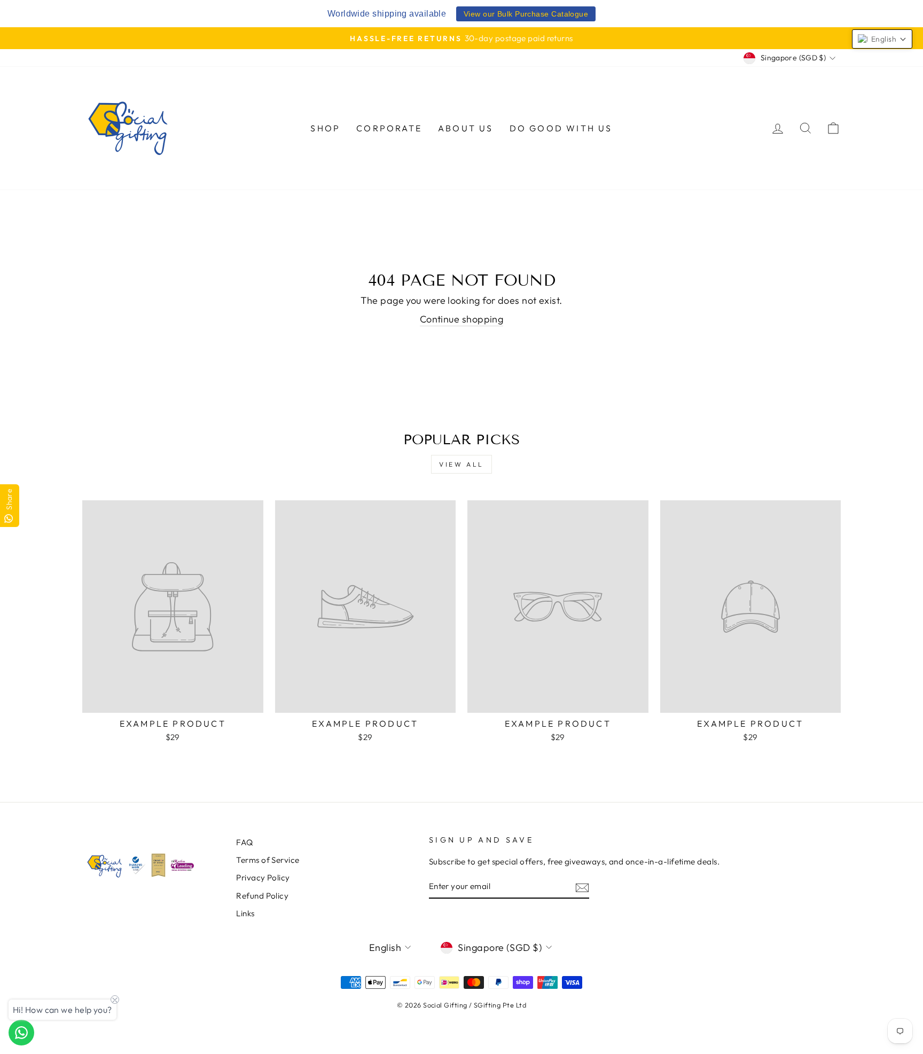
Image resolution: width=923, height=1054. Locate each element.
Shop (325, 128)
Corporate (389, 128)
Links (245, 913)
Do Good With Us (561, 128)
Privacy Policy (263, 877)
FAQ (244, 842)
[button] (882, 39)
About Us (466, 128)
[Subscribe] (582, 887)
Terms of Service (267, 860)
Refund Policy (262, 896)
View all (461, 464)
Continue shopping (462, 319)
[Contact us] (21, 1032)
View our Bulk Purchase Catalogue (526, 14)
